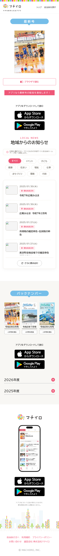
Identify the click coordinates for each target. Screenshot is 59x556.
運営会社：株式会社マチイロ (36, 542)
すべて (15, 161)
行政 (44, 174)
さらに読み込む (31, 263)
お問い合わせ (15, 542)
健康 (10, 167)
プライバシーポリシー (42, 537)
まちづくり (17, 174)
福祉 (36, 167)
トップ (39, 7)
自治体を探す (50, 7)
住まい (23, 167)
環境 (32, 174)
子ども (44, 161)
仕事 (49, 167)
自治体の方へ (13, 537)
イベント (29, 161)
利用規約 (26, 537)
